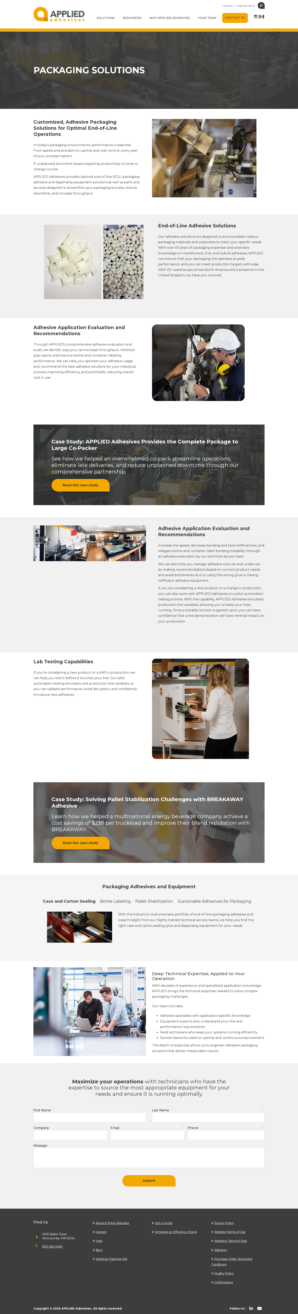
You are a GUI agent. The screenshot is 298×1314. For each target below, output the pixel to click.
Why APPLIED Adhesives (169, 18)
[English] (256, 16)
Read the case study (81, 485)
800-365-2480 (52, 1246)
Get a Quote (164, 1223)
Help (99, 1241)
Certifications (223, 1282)
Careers (228, 6)
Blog (99, 1250)
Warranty (220, 1250)
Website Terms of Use (229, 1232)
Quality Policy (224, 1273)
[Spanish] (262, 16)
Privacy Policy (224, 1223)
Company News (246, 6)
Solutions (106, 18)
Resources (132, 18)
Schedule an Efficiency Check (176, 1232)
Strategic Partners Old (111, 1259)
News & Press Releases (112, 1223)
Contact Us (235, 17)
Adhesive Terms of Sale (230, 1241)
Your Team (207, 18)
